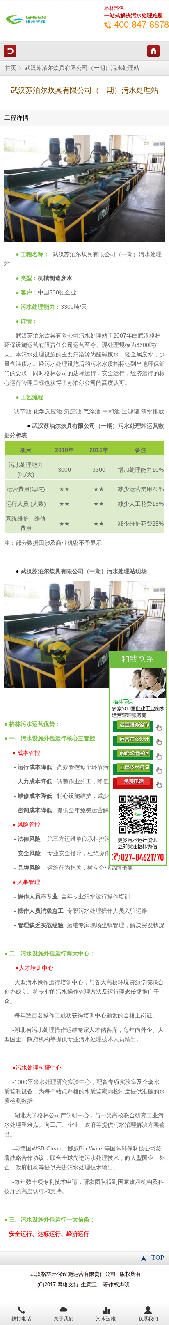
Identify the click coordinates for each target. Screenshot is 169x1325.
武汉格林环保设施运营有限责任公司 (73, 1274)
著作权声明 (116, 1284)
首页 (10, 68)
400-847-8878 (141, 24)
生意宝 (89, 1284)
